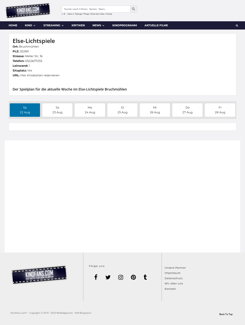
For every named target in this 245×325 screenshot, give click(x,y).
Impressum (173, 272)
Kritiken (78, 25)
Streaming (51, 25)
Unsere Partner (175, 267)
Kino (28, 25)
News (96, 25)
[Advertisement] (122, 196)
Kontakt (170, 288)
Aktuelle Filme (156, 25)
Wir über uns (174, 283)
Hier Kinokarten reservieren (40, 75)
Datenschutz (174, 278)
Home (13, 25)
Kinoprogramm (124, 25)
